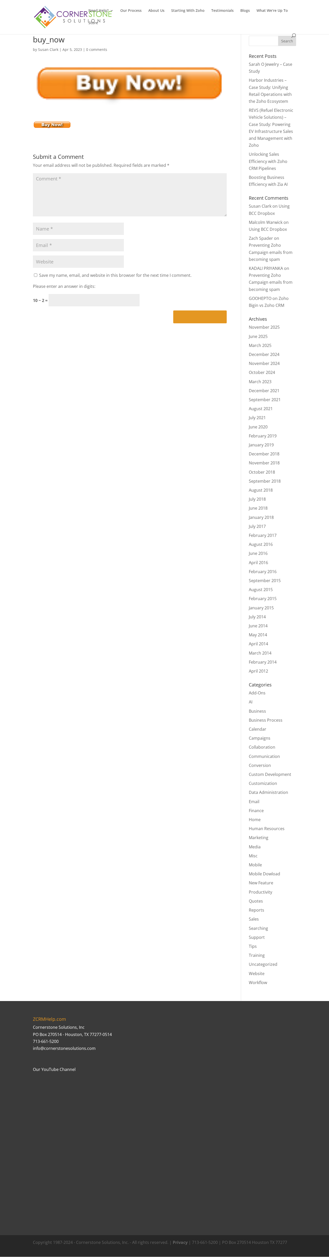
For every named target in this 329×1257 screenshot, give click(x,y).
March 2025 (260, 345)
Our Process (131, 11)
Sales (254, 919)
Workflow (258, 982)
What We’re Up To (272, 11)
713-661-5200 (46, 1041)
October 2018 (262, 472)
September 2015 (265, 580)
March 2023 (260, 381)
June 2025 (258, 336)
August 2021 (261, 408)
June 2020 (258, 427)
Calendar (257, 729)
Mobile (255, 865)
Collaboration (262, 747)
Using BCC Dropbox (268, 229)
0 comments (96, 49)
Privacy (180, 1242)
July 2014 (257, 617)
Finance (256, 810)
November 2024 (264, 363)
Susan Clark (48, 49)
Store (93, 23)
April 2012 (258, 671)
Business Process (265, 720)
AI (250, 702)
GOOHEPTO (260, 298)
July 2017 (257, 526)
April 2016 (258, 562)
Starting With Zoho (188, 11)
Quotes (256, 901)
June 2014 (258, 626)
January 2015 (261, 608)
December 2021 (264, 390)
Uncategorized (263, 964)
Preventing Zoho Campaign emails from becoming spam (271, 252)
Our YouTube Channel (54, 1069)
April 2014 (258, 644)
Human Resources (267, 828)
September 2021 (265, 399)
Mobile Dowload (264, 874)
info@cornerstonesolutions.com (64, 1048)
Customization (263, 783)
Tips (253, 946)
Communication (264, 756)
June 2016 (258, 553)
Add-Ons (257, 693)
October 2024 (262, 372)
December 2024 (264, 354)
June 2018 (258, 508)
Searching (258, 928)
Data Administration (268, 792)
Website (256, 973)
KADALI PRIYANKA (266, 268)
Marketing (258, 837)
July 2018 (257, 499)
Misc (253, 856)
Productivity (260, 892)
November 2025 (264, 327)
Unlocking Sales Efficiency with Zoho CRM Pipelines (268, 161)
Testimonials (222, 11)
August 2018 (261, 490)
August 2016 (261, 544)
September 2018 (265, 481)
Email (254, 801)
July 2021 (257, 417)
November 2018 (264, 463)
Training (257, 955)
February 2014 (263, 662)
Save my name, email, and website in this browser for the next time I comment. (115, 275)
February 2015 (263, 598)
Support (257, 937)
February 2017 (263, 535)
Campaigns (259, 738)
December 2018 (264, 454)
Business (257, 711)
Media (255, 847)
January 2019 (261, 445)
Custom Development (270, 774)
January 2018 (261, 517)
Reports (256, 910)
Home (255, 819)
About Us (156, 11)
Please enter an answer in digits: (64, 286)
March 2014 (260, 653)
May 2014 (258, 635)
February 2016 (263, 571)
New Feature (261, 883)
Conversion (260, 765)
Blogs (245, 11)
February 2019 (263, 436)
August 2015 (261, 589)
